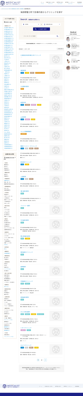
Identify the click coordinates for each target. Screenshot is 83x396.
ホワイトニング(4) (8, 319)
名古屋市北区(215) (8, 31)
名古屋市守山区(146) (9, 49)
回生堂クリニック (26, 162)
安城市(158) (7, 125)
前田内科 (23, 102)
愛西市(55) (6, 81)
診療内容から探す (50, 2)
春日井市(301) (7, 57)
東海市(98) (6, 104)
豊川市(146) (7, 137)
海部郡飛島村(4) (7, 98)
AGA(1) (6, 244)
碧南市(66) (6, 119)
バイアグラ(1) (7, 269)
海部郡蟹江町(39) (8, 96)
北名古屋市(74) (7, 84)
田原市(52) (6, 143)
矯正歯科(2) (6, 330)
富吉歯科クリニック (27, 252)
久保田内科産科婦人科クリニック (31, 55)
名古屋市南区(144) (8, 47)
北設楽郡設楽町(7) (8, 144)
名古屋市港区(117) (8, 45)
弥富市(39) (6, 86)
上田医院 (23, 176)
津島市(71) (6, 73)
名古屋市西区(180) (8, 33)
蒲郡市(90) (6, 139)
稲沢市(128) (7, 77)
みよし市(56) (7, 132)
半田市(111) (7, 100)
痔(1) (5, 249)
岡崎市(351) (7, 118)
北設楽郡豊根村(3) (8, 148)
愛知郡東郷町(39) (8, 70)
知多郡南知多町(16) (8, 112)
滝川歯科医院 (25, 191)
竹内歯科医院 (25, 220)
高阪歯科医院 (25, 297)
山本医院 (23, 117)
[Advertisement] (73, 23)
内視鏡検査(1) (7, 253)
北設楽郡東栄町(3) (8, 146)
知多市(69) (6, 107)
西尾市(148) (7, 127)
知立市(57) (6, 128)
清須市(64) (6, 82)
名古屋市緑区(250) (8, 50)
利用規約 (39, 390)
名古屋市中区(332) (8, 36)
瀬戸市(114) (7, 56)
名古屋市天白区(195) (9, 54)
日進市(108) (7, 66)
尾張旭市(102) (7, 63)
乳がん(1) (6, 286)
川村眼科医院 (25, 86)
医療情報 (79, 2)
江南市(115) (7, 75)
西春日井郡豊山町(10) (9, 89)
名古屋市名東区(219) (9, 52)
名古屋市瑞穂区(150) (9, 40)
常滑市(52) (6, 102)
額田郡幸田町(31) (8, 134)
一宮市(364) (7, 72)
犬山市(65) (6, 59)
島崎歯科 (23, 267)
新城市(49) (6, 141)
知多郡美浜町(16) (8, 114)
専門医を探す (60, 2)
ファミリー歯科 (25, 206)
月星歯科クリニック (27, 281)
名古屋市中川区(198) (9, 43)
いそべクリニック (26, 328)
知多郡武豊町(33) (8, 116)
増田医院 (23, 70)
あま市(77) (6, 88)
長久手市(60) (7, 68)
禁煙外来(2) (6, 180)
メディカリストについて (18, 390)
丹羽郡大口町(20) (8, 91)
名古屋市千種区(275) (9, 27)
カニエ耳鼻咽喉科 (26, 131)
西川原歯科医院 (25, 236)
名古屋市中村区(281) (9, 34)
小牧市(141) (7, 61)
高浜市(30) (6, 130)
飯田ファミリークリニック (29, 146)
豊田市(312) (7, 123)
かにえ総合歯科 (25, 312)
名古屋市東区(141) (8, 29)
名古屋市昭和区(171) (9, 38)
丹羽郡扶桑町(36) (8, 93)
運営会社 (7, 390)
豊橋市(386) (7, 135)
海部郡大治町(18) (8, 95)
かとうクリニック (26, 345)
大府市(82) (6, 105)
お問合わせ (29, 390)
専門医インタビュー (70, 2)
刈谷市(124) (7, 121)
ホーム (42, 2)
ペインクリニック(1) (8, 336)
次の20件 (60, 48)
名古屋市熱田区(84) (8, 41)
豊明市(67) (6, 65)
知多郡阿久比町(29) (8, 109)
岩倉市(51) (6, 79)
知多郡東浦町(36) (8, 111)
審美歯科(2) (6, 327)
